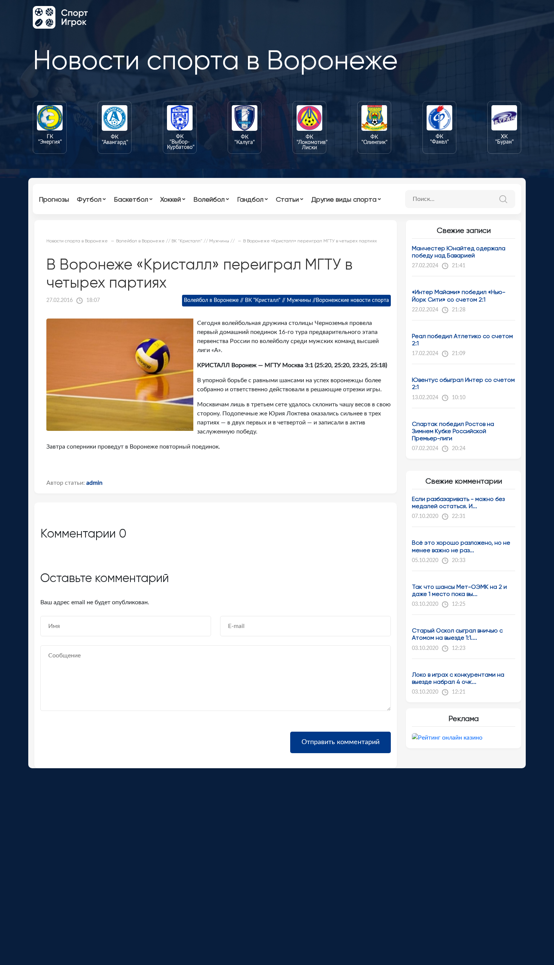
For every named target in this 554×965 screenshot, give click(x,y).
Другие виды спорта (343, 199)
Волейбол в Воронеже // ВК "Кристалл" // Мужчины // (250, 300)
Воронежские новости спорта (352, 300)
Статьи (287, 199)
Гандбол (250, 199)
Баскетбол (131, 199)
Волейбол (209, 199)
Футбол (89, 199)
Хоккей (170, 199)
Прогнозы (54, 199)
